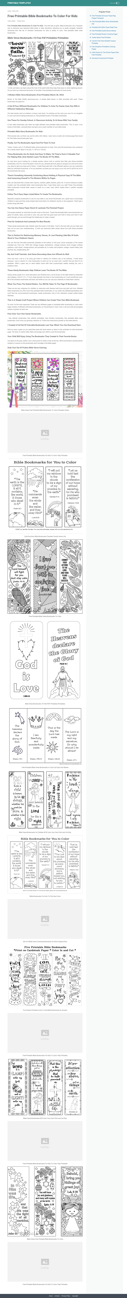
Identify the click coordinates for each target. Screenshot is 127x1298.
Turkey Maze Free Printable (101, 37)
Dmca (51, 1296)
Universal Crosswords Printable (102, 58)
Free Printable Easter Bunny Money (104, 31)
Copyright (75, 1296)
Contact (57, 1296)
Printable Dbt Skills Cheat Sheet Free (104, 27)
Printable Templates (19, 3)
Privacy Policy (66, 1296)
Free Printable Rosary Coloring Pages (105, 34)
